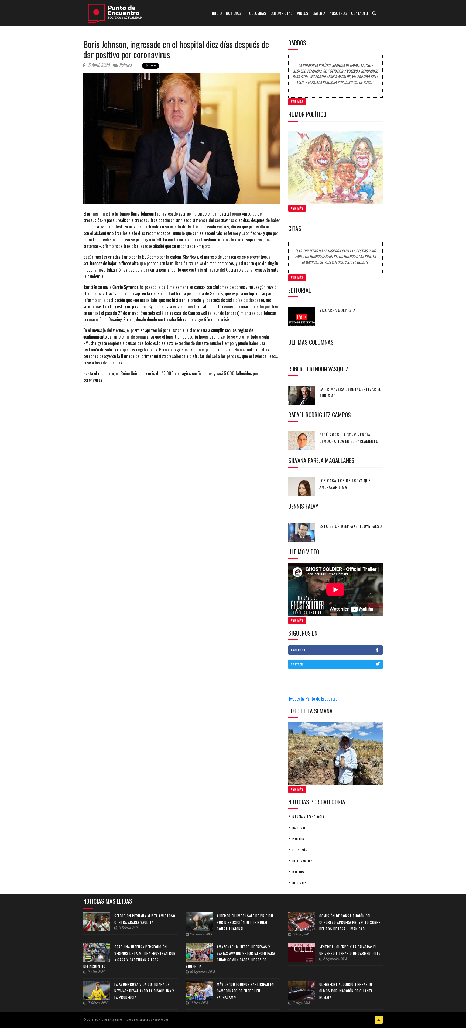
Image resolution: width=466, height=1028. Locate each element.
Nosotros (338, 13)
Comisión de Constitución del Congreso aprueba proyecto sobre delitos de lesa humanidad (349, 922)
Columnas (257, 13)
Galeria (319, 13)
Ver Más (297, 102)
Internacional (303, 861)
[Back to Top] (379, 1020)
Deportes (299, 883)
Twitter (297, 664)
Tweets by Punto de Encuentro (312, 698)
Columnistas (281, 13)
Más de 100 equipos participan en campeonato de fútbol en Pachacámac (245, 991)
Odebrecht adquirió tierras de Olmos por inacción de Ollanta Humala (346, 991)
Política (125, 65)
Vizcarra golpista (337, 310)
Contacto (359, 13)
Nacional (299, 828)
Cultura (298, 872)
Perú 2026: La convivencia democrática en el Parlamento (348, 438)
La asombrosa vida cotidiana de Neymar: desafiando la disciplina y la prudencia (144, 991)
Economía (299, 850)
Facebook (298, 650)
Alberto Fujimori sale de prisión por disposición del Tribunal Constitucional (245, 922)
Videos (302, 13)
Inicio (218, 13)
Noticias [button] (234, 13)
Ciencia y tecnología (308, 817)
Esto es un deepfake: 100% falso (350, 526)
